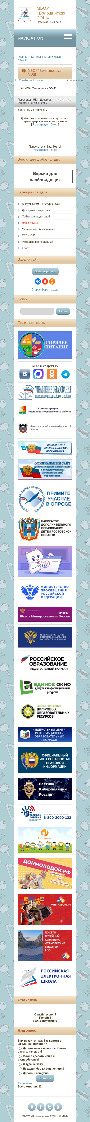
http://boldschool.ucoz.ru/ (29, 80)
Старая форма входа (45, 289)
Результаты (25, 1083)
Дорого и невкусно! (36, 1073)
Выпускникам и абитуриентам (41, 203)
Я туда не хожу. (33, 1064)
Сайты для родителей (36, 216)
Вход (54, 124)
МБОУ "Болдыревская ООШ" (40, 88)
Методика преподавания (37, 241)
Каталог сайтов (41, 56)
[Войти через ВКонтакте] (38, 281)
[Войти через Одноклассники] (52, 281)
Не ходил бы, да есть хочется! (43, 1068)
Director (22, 102)
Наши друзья (30, 222)
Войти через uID (45, 271)
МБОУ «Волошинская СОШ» (51, 13)
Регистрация (41, 124)
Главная (23, 56)
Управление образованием (38, 229)
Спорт (26, 248)
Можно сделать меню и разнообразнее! (36, 1057)
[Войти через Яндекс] (45, 281)
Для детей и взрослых (36, 210)
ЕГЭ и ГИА (29, 235)
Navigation (30, 38)
